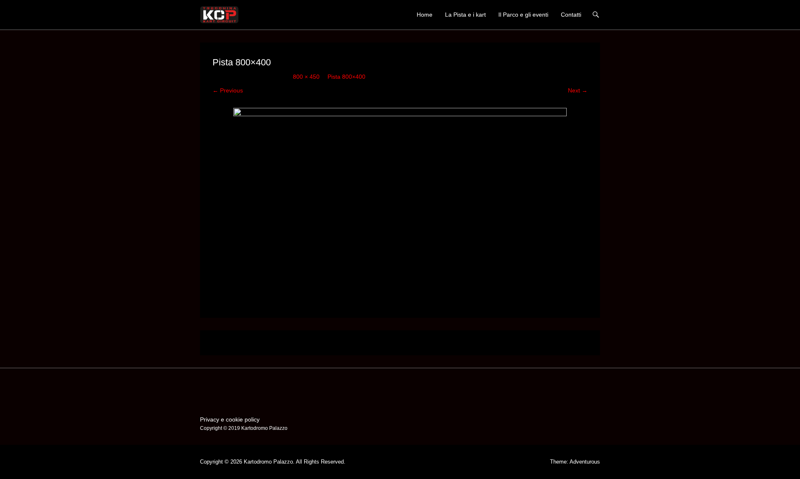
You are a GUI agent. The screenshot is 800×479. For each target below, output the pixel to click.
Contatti (571, 14)
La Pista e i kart (465, 14)
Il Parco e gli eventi (523, 14)
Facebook (207, 387)
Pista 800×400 (346, 76)
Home (424, 14)
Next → (578, 90)
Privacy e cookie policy (230, 419)
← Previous (227, 90)
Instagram (225, 387)
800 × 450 (306, 76)
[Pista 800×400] (400, 201)
